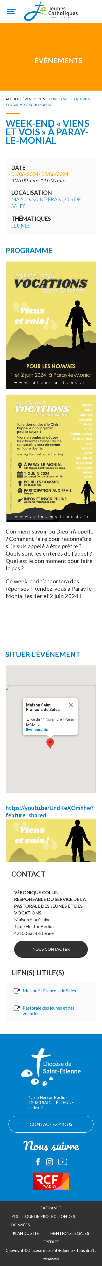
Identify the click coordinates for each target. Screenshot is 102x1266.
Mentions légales (69, 1233)
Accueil (13, 99)
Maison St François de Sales (49, 990)
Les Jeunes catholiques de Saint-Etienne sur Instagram (49, 1162)
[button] (50, 743)
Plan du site (26, 1233)
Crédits (51, 1241)
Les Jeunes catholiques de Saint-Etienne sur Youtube (63, 1162)
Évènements (34, 99)
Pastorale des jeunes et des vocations (49, 1010)
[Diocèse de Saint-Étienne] (51, 1070)
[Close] (71, 705)
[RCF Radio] (51, 1181)
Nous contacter (51, 949)
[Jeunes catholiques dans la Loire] (51, 14)
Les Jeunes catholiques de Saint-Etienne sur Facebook (38, 1162)
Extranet (51, 1207)
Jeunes (54, 99)
